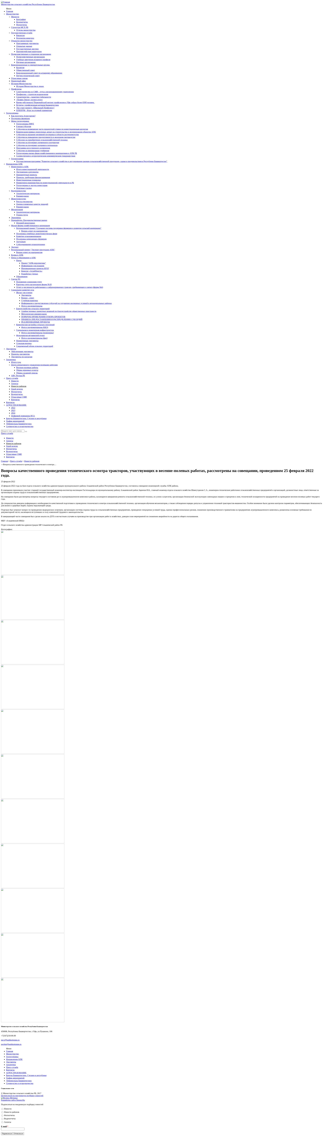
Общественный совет (25, 70)
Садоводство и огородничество (19, 426)
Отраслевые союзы (19, 78)
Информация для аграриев (32, 266)
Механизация (17, 209)
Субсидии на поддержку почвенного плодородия (37, 142)
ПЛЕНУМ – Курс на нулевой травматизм (34, 110)
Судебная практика (29, 300)
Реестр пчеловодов (24, 201)
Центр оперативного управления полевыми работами (34, 365)
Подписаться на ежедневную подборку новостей (22, 1096)
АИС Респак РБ (18, 376)
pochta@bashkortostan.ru (11, 1044)
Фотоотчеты (21, 25)
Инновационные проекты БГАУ (35, 268)
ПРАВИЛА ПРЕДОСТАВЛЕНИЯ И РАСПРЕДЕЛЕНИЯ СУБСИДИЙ (51, 319)
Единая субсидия (23, 126)
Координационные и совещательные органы (30, 65)
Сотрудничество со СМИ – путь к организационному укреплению (45, 92)
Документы (26, 295)
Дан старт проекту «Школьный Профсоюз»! (35, 108)
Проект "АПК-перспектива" (33, 263)
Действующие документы (22, 351)
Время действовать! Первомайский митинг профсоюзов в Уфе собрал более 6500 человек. (55, 102)
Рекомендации (22, 196)
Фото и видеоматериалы (31, 306)
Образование (21, 276)
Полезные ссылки (24, 188)
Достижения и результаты (27, 172)
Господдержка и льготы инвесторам (31, 185)
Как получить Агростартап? (23, 116)
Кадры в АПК (17, 255)
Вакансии (20, 35)
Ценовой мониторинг (25, 223)
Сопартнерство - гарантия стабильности (33, 97)
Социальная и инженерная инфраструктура (35, 330)
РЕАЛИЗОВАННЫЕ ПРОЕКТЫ (35, 322)
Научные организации (26, 62)
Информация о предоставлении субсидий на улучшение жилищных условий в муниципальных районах (66, 303)
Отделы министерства (25, 30)
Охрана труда (22, 215)
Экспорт (14, 247)
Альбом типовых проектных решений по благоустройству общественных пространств (58, 311)
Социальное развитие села (22, 290)
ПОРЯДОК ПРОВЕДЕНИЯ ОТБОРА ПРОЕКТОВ (43, 317)
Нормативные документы (27, 341)
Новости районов (18, 386)
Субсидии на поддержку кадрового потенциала (36, 145)
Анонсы (14, 384)
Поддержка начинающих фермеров (31, 239)
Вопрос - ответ (27, 298)
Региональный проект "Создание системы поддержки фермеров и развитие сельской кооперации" (58, 228)
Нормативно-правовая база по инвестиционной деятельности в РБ (45, 183)
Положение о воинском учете (29, 282)
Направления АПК (14, 164)
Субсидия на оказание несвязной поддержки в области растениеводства (47, 134)
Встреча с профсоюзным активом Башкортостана (37, 105)
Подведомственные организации (30, 57)
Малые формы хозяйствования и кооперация (30, 225)
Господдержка (12, 113)
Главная (9, 11)
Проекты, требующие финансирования (33, 177)
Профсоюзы (16, 89)
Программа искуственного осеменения (33, 148)
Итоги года (16, 362)
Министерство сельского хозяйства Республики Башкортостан (28, 4)
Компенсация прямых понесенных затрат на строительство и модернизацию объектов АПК (56, 132)
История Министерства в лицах (30, 86)
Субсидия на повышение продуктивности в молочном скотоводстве (45, 137)
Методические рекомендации (34, 314)
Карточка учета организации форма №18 (34, 284)
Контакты (15, 400)
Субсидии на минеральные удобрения (32, 151)
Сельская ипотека (24, 343)
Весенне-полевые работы (27, 367)
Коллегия (20, 67)
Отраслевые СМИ (19, 397)
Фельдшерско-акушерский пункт (30, 335)
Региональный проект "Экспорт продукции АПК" (33, 250)
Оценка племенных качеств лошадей (32, 204)
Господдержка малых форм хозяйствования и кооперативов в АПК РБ (46, 153)
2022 (13, 408)
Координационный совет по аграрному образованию (39, 73)
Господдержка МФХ (25, 124)
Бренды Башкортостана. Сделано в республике (26, 418)
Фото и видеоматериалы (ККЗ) (34, 327)
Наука (18, 260)
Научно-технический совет (28, 76)
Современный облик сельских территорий (34, 346)
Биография (21, 19)
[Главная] (5, 2)
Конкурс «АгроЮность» (31, 271)
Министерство (12, 14)
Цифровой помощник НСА (23, 416)
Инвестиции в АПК (19, 167)
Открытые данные (24, 46)
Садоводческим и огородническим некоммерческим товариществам (45, 156)
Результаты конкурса (25, 38)
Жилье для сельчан (24, 292)
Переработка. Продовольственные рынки (29, 220)
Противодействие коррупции (29, 51)
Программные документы (27, 43)
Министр (15, 17)
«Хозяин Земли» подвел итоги (29, 100)
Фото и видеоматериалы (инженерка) (37, 333)
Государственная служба (21, 33)
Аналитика (11, 359)
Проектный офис (18, 81)
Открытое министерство (21, 41)
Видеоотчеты (22, 22)
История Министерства (21, 84)
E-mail (4, 1126)
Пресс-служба (12, 378)
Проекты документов (20, 354)
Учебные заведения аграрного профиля (33, 60)
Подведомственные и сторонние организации (31, 54)
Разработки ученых (29, 274)
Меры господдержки (20, 121)
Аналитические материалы (28, 193)
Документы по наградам (21, 357)
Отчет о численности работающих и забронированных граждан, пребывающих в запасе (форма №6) (59, 287)
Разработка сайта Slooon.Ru (13, 1100)
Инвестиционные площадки (28, 180)
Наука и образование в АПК (23, 258)
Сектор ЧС (16, 279)
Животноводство (18, 199)
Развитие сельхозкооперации (28, 236)
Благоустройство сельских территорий (33, 309)
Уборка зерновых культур (27, 370)
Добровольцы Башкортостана (19, 424)
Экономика (16, 218)
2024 (13, 413)
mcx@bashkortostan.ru (10, 1040)
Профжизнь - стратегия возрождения (32, 94)
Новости (15, 381)
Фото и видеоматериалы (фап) (34, 338)
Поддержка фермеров (20, 118)
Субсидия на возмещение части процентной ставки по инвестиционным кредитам (52, 129)
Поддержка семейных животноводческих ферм (36, 234)
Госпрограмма (17, 159)
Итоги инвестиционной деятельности (32, 169)
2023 (13, 410)
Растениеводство (18, 191)
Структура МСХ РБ (19, 27)
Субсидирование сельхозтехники (30, 244)
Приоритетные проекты (26, 175)
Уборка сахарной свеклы (27, 373)
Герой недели (17, 389)
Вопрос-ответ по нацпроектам (34, 231)
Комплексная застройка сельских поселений (35, 325)
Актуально (21, 242)
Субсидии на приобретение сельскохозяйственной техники (42, 140)
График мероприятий (15, 421)
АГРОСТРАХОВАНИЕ (16, 405)
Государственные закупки (27, 49)
